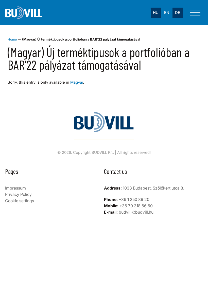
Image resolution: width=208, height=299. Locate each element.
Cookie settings (19, 200)
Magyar (76, 82)
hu (156, 12)
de (177, 12)
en (166, 12)
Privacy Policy (18, 194)
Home (12, 39)
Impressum (15, 188)
